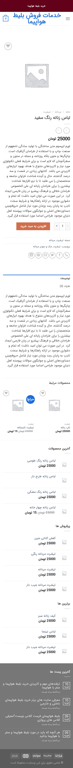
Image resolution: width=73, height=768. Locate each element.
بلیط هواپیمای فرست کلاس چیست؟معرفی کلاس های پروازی (32, 718)
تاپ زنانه (65, 427)
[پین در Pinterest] (38, 255)
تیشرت (47, 112)
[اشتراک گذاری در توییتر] (52, 255)
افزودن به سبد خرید (33, 226)
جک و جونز (46, 247)
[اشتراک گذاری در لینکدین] (31, 255)
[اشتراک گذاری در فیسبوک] (59, 255)
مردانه (58, 112)
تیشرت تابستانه (25, 427)
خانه (68, 112)
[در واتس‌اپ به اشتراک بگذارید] (66, 255)
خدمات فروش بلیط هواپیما (37, 18)
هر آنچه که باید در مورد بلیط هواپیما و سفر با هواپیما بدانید (32, 734)
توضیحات (65, 278)
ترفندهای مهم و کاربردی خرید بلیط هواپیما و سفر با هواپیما (31, 685)
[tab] (36, 278)
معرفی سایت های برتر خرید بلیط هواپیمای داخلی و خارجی (32, 701)
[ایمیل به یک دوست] (45, 255)
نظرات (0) (65, 286)
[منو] (67, 18)
